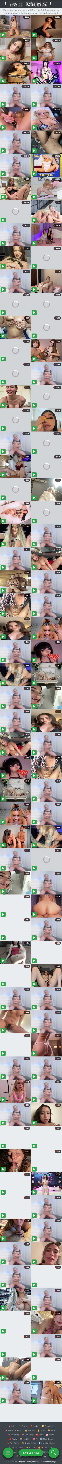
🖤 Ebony (23, 1426)
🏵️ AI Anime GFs (46, 1447)
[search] (53, 1453)
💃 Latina (34, 1426)
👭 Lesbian (25, 1439)
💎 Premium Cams (46, 1443)
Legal (54, 1462)
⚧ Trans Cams (29, 1443)
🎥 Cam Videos (46, 1452)
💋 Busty (13, 1439)
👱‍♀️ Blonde (52, 1430)
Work (29, 1462)
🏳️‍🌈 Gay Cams (13, 1443)
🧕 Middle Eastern (13, 1430)
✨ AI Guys (13, 1452)
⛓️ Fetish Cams (15, 1447)
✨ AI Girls (30, 1447)
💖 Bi (35, 1439)
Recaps (35, 1462)
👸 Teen (41, 1430)
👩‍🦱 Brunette (13, 1434)
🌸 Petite (50, 1434)
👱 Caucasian (48, 1426)
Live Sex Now (31, 1452)
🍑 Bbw (39, 1434)
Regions (22, 1462)
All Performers (45, 1462)
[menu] (8, 1453)
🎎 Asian (12, 1426)
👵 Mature (30, 1430)
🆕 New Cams (46, 1439)
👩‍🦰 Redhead (27, 1434)
